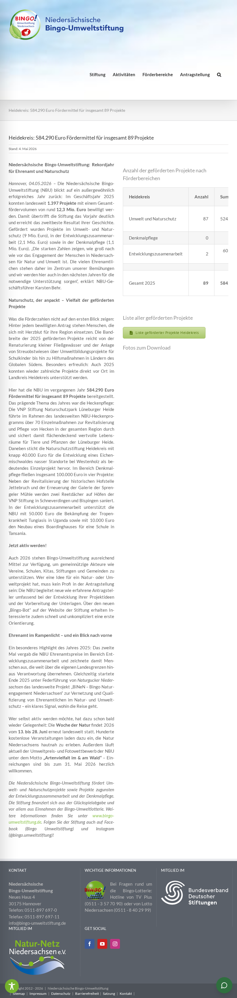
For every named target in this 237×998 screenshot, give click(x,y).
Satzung (109, 993)
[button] (219, 74)
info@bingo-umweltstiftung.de (37, 923)
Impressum (38, 993)
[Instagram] (115, 944)
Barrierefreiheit (87, 993)
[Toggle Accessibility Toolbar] (11, 986)
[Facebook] (90, 944)
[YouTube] (102, 944)
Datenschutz (61, 993)
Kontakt (126, 993)
